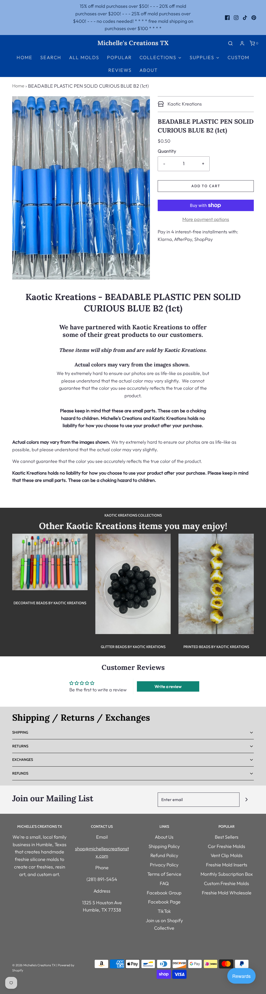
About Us (164, 837)
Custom (238, 57)
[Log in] (242, 43)
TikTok (164, 911)
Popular (119, 57)
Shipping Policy (164, 846)
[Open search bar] (230, 43)
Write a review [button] (168, 686)
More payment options (205, 219)
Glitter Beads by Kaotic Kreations (133, 646)
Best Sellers (226, 837)
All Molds (84, 57)
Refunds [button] (20, 773)
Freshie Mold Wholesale (226, 893)
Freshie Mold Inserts (226, 865)
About (148, 70)
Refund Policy (164, 855)
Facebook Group (164, 893)
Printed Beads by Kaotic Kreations (216, 646)
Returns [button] (20, 746)
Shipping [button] (20, 732)
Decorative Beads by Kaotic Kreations (50, 603)
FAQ (164, 883)
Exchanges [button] (22, 759)
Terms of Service (164, 874)
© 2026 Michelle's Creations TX (34, 965)
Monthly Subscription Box (227, 874)
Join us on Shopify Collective (164, 924)
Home (24, 57)
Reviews (120, 70)
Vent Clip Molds (227, 855)
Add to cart (205, 186)
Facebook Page (164, 902)
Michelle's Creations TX (133, 43)
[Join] (247, 800)
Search (50, 57)
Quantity (167, 151)
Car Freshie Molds (226, 846)
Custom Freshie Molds (226, 883)
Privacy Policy (164, 865)
